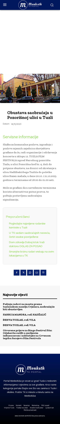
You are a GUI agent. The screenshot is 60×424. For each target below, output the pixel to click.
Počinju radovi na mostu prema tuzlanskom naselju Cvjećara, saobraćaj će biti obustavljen (29, 306)
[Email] (37, 273)
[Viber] (43, 273)
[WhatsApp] (30, 273)
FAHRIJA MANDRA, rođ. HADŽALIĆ (24, 314)
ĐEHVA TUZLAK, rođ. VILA (19, 319)
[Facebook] (17, 273)
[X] (23, 273)
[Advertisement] (30, 41)
